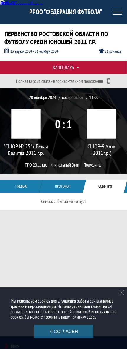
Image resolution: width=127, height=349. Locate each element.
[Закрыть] (122, 292)
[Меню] (117, 12)
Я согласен (63, 331)
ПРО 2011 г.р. (36, 165)
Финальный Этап (65, 165)
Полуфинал (93, 165)
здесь (91, 317)
